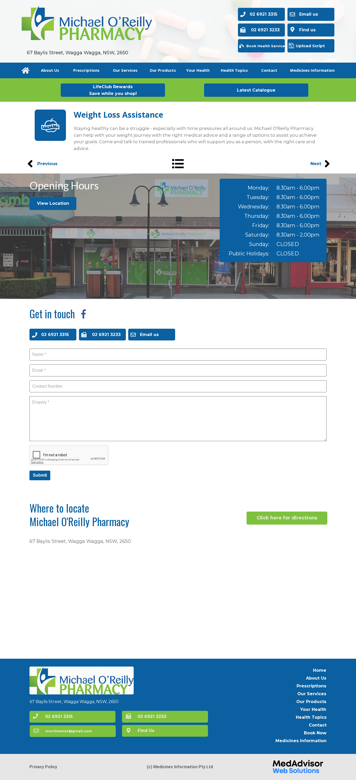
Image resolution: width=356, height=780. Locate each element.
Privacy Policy (43, 766)
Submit (40, 475)
